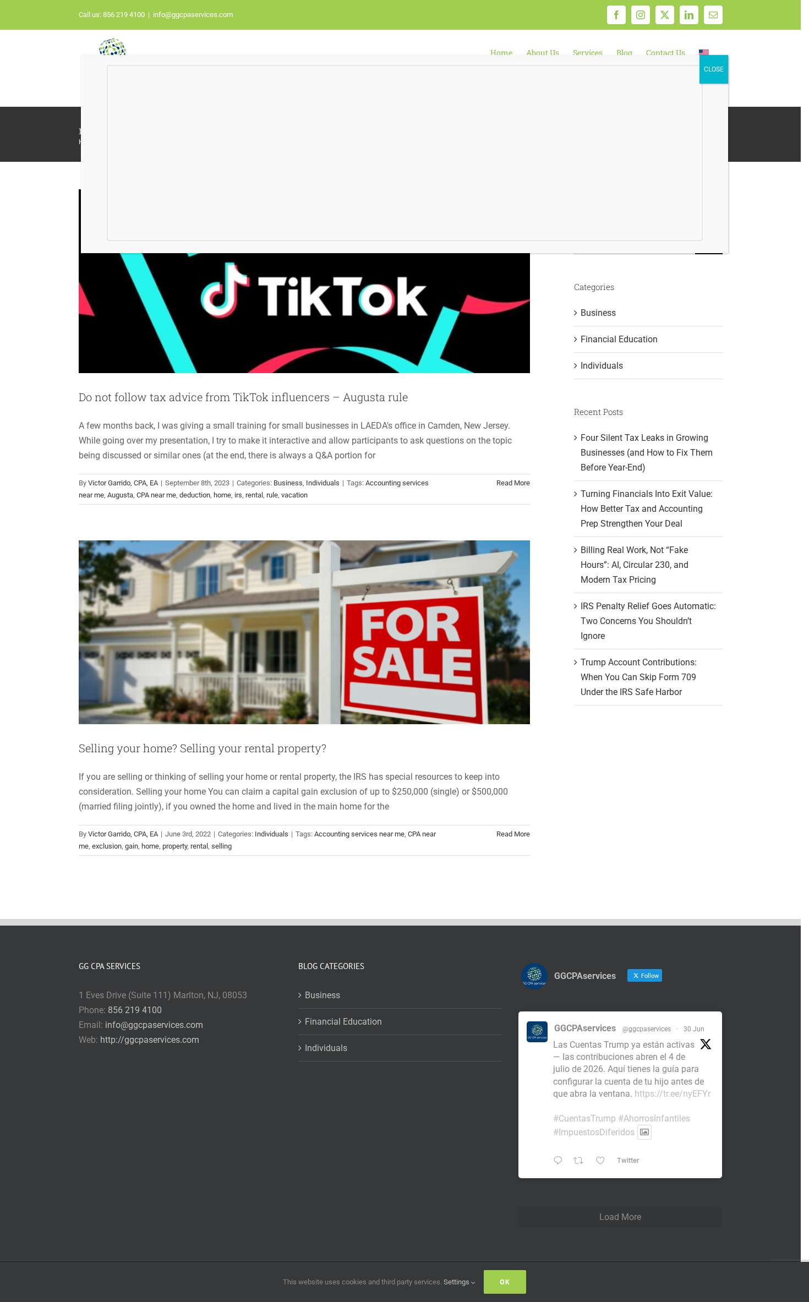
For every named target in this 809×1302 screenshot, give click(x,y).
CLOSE (714, 69)
